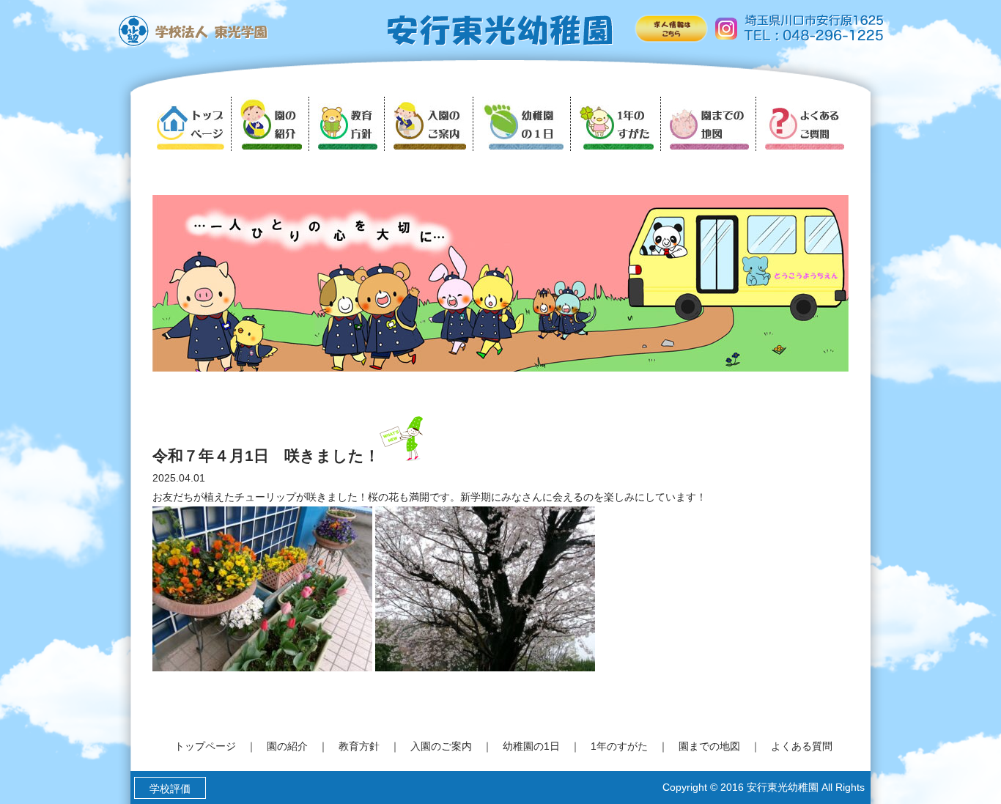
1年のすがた (619, 746)
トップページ (205, 746)
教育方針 (359, 746)
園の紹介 (287, 746)
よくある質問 (801, 746)
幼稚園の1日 (531, 746)
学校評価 (170, 788)
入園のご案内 (441, 746)
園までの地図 (709, 746)
